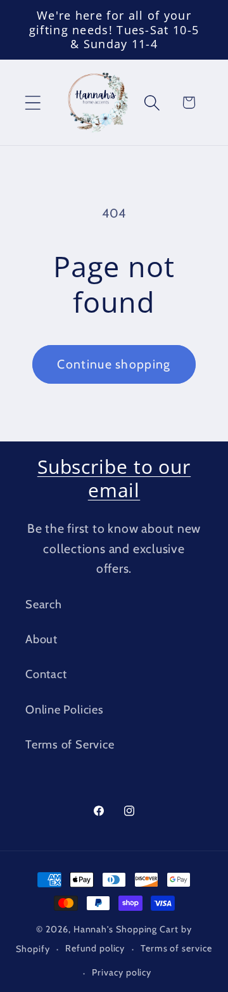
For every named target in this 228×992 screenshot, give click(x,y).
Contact (45, 674)
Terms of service (176, 948)
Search (43, 604)
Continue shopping (113, 364)
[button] (33, 102)
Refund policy (95, 948)
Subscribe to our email (114, 479)
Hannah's (94, 929)
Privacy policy (121, 972)
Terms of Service (69, 744)
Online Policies (64, 709)
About (41, 639)
